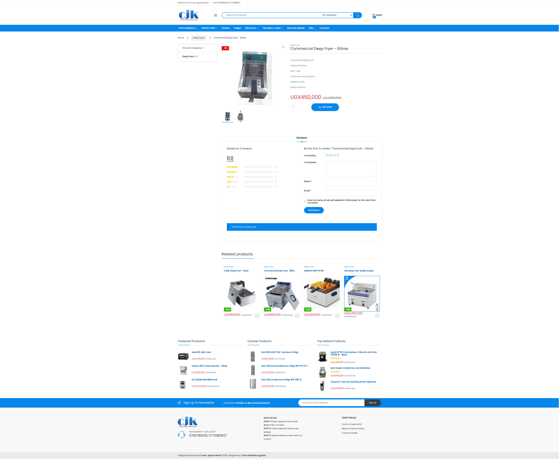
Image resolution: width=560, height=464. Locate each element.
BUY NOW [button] (257, 315)
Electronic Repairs (296, 28)
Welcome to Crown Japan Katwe (193, 2)
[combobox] (271, 15)
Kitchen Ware (208, 28)
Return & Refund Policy (353, 428)
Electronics (250, 28)
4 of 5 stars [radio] (335, 155)
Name (308, 181)
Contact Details (350, 432)
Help (311, 28)
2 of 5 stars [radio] (330, 155)
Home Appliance (187, 28)
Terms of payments (352, 424)
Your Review (310, 162)
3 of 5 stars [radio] (332, 155)
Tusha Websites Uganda (253, 455)
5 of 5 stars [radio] (338, 155)
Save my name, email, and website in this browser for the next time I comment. (341, 201)
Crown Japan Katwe (210, 455)
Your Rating (309, 155)
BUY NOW (327, 107)
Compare (324, 28)
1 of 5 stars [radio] (327, 155)
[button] (283, 47)
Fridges (237, 28)
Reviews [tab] (302, 138)
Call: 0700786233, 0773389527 (226, 2)
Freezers (226, 28)
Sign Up (372, 402)
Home (181, 37)
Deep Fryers (199, 37)
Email (307, 190)
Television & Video (271, 28)
